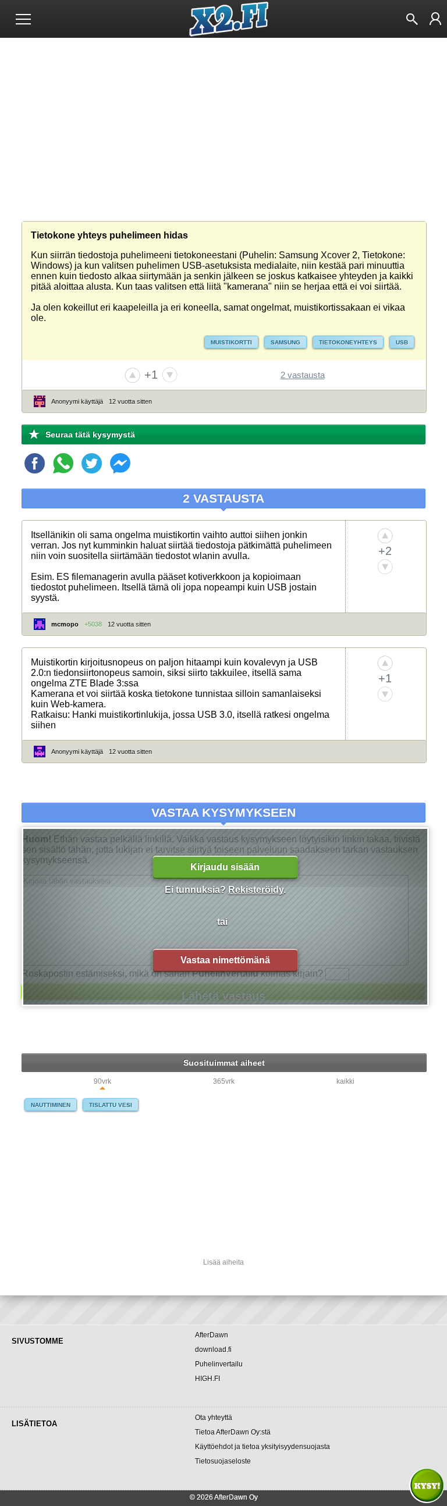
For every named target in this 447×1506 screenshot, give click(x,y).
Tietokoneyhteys (348, 342)
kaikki (345, 1081)
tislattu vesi (110, 1105)
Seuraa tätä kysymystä (90, 434)
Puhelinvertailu (219, 1364)
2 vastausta (303, 375)
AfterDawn (211, 1335)
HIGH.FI (207, 1379)
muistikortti (231, 342)
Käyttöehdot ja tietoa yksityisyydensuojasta (262, 1447)
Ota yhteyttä (213, 1418)
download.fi (213, 1349)
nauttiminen (50, 1105)
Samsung (285, 342)
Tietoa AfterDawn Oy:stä (233, 1432)
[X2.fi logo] (224, 19)
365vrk (224, 1081)
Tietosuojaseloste (223, 1461)
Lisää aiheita (223, 1262)
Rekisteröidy (255, 890)
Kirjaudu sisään (225, 867)
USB (402, 342)
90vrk (102, 1081)
